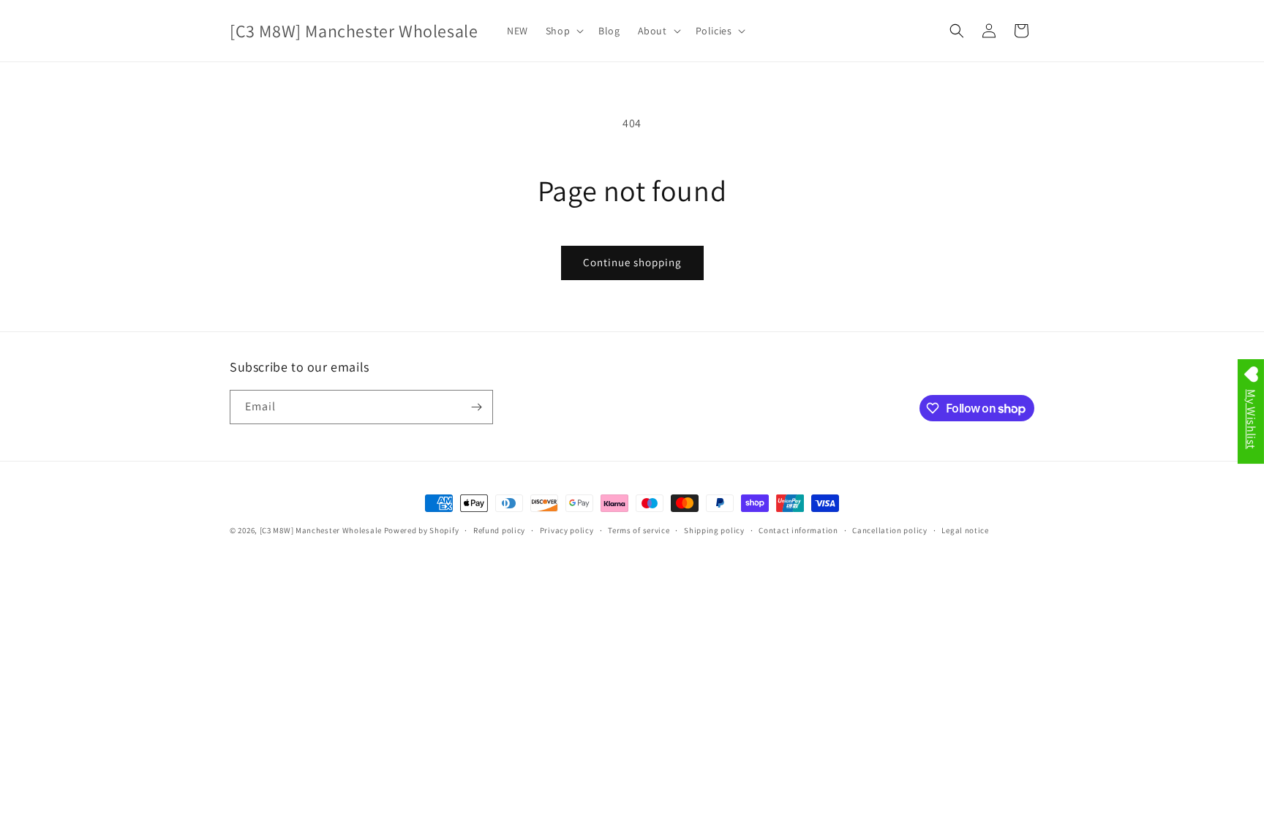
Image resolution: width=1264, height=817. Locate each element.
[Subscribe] (476, 407)
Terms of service (638, 530)
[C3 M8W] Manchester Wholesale (321, 530)
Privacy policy (567, 530)
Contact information (798, 530)
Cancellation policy (889, 530)
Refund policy (499, 530)
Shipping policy (714, 530)
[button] (563, 30)
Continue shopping (632, 262)
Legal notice (964, 530)
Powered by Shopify (421, 530)
